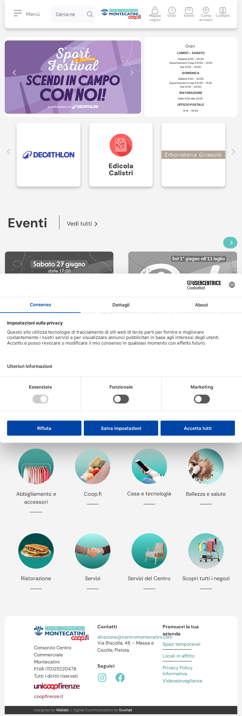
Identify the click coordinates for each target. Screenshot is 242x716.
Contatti (223, 15)
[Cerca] (89, 14)
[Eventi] (188, 10)
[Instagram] (102, 677)
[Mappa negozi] (155, 10)
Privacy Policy (178, 668)
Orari (172, 15)
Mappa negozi (155, 17)
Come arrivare (205, 17)
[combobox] (67, 14)
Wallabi (62, 709)
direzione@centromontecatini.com (134, 637)
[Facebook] (120, 677)
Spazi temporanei (181, 644)
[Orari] (172, 10)
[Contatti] (222, 10)
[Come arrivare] (206, 10)
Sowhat (125, 709)
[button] (14, 72)
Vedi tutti (79, 223)
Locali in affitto (178, 656)
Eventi (189, 15)
